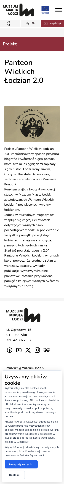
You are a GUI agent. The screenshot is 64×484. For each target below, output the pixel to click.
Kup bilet (55, 23)
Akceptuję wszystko (21, 464)
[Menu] (59, 10)
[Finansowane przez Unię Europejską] (45, 10)
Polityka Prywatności (32, 455)
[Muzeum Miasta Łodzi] (18, 10)
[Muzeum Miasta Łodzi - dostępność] (10, 23)
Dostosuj (14, 474)
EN (33, 23)
